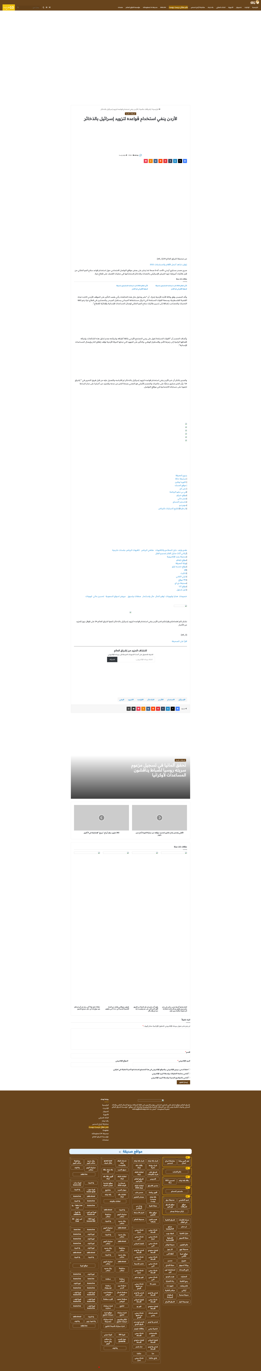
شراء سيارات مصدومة (108, 1320)
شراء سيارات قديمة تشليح (115, 1326)
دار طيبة (183, 508)
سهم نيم (183, 505)
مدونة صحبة (184, 1295)
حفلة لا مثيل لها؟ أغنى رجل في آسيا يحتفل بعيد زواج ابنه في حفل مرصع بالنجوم (87, 1008)
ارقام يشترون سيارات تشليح (122, 1320)
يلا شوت (122, 1210)
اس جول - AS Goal (77, 1220)
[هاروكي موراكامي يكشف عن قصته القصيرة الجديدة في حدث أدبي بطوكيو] (116, 928)
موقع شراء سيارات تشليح (108, 1314)
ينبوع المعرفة (181, 475)
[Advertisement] (130, 28)
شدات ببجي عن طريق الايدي (139, 1286)
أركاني (184, 1290)
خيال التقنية (184, 1233)
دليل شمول (182, 589)
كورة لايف (91, 1234)
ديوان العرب (122, 1190)
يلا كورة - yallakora (77, 1213)
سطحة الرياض (122, 1280)
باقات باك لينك (139, 1166)
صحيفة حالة (180, 478)
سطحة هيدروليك (108, 1287)
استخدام (170, 700)
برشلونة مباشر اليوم (77, 1162)
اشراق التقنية (170, 1220)
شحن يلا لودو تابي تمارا (139, 1294)
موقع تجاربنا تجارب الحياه (108, 1184)
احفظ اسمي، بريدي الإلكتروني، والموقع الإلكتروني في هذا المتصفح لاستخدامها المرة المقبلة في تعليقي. (150, 1069)
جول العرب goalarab (122, 1340)
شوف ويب (170, 1233)
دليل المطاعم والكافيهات (166, 550)
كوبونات (88, 596)
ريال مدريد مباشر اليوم (91, 1162)
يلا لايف (115, 1348)
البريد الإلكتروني (184, 1061)
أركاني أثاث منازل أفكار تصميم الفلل (171, 553)
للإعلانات (95, 1367)
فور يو (139, 1306)
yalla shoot (108, 1210)
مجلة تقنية (153, 1206)
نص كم (183, 488)
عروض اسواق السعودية (116, 596)
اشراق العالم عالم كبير (139, 1180)
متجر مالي (182, 498)
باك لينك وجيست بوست (153, 1199)
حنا (153, 1353)
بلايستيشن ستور (153, 1334)
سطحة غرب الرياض (108, 1293)
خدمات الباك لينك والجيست (122, 1163)
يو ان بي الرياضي (139, 1207)
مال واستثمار (148, 596)
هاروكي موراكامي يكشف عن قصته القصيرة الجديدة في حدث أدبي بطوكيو (117, 1008)
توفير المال (160, 596)
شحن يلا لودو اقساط (139, 1251)
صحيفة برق (170, 1200)
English (163, 7)
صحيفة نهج (184, 1249)
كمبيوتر (239, 7)
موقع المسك (180, 485)
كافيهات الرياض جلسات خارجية (126, 550)
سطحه (108, 1279)
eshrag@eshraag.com (140, 1109)
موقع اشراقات (184, 1205)
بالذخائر (150, 700)
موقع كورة (84, 1266)
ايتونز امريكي (139, 1243)
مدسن (170, 1261)
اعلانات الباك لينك (139, 1173)
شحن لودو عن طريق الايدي (139, 1323)
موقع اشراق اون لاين (170, 1205)
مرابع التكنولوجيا (170, 1228)
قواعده (139, 700)
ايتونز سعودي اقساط (153, 1251)
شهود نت (170, 1286)
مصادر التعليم (139, 1197)
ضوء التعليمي (184, 1200)
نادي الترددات (184, 1270)
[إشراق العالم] (254, 2)
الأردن (160, 700)
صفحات (120, 7)
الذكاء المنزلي (220, 7)
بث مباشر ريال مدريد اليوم (108, 1341)
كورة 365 (122, 1335)
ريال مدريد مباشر (122, 1222)
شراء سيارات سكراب (108, 1307)
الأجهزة (230, 7)
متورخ (184, 1261)
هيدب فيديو (170, 1276)
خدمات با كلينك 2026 (122, 1184)
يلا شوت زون (91, 1321)
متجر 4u (153, 1284)
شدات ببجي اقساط (153, 1231)
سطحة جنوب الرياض (122, 1300)
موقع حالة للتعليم (153, 1214)
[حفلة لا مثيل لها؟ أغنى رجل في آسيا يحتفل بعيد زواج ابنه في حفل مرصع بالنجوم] (87, 928)
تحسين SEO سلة (170, 1181)
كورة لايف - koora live (91, 1293)
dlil (185, 570)
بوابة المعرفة (181, 563)
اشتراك (112, 659)
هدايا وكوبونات (172, 596)
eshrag (136, 155)
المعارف (184, 1276)
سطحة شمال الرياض (122, 1293)
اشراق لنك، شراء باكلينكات (153, 1173)
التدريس (153, 1179)
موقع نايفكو (181, 560)
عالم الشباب (177, 1172)
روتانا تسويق (184, 1265)
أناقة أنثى (170, 1254)
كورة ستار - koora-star (77, 1184)
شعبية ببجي (153, 1329)
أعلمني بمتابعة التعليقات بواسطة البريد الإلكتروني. (170, 1074)
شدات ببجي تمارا (139, 1231)
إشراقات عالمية (145, 109)
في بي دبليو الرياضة (178, 492)
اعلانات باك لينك (122, 1195)
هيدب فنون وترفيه (153, 1220)
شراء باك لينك (153, 1161)
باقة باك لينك (184, 1180)
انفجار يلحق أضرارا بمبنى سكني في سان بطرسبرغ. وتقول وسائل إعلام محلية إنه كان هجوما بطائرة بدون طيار (174, 1009)
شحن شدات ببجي (152, 1314)
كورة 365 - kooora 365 (91, 1220)
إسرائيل (181, 700)
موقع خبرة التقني (184, 1255)
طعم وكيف (182, 550)
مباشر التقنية (170, 1290)
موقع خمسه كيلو (179, 566)
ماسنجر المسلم (180, 502)
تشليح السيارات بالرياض (168, 508)
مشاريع (108, 1190)
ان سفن (184, 1227)
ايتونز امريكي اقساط (139, 1300)
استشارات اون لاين (170, 1271)
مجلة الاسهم (183, 1238)
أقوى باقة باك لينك (108, 1177)
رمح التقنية (184, 1281)
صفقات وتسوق (134, 596)
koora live (77, 1196)
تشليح (122, 1306)
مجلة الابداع (170, 1265)
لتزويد (130, 700)
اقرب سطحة (108, 1299)
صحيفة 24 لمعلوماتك (150, 7)
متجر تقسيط (139, 1264)
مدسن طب (139, 1192)
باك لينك (210, 7)
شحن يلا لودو (153, 1322)
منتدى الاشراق (153, 1186)
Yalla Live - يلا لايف (77, 1206)
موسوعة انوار (184, 1302)
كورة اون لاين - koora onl (91, 1213)
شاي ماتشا (153, 1358)
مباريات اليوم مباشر (122, 1215)
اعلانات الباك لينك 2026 (139, 1187)
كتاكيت (184, 573)
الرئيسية (255, 7)
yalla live (84, 1174)
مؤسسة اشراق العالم (133, 7)
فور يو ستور (139, 1277)
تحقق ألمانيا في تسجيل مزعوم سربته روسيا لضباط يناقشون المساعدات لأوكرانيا (158, 769)
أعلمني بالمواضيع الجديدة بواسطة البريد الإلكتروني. (169, 1078)
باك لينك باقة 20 (108, 1171)
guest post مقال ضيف (108, 1162)
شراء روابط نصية (153, 1166)
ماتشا (139, 1353)
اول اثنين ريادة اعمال (184, 1162)
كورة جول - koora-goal (91, 1190)
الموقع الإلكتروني (122, 1061)
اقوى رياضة (153, 1192)
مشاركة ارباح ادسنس (170, 1162)
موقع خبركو (182, 495)
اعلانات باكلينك (115, 1201)
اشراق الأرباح (170, 1302)
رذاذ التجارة (170, 1281)
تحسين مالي (99, 596)
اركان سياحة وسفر (177, 1211)
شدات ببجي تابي (139, 1238)
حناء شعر (139, 1347)
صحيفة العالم (139, 1219)
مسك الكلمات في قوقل (184, 1221)
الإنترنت (246, 7)
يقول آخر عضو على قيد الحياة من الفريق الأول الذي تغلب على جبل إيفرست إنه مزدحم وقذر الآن (146, 1009)
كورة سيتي (108, 1335)
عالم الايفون (184, 1245)
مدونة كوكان (170, 1245)
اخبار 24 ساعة (139, 1213)
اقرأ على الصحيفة (179, 641)
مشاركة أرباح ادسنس (198, 7)
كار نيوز (170, 1249)
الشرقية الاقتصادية (170, 1239)
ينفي (121, 700)
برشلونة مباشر (108, 1215)
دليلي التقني (181, 576)
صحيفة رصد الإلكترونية (177, 556)
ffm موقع (182, 580)
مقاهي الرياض (147, 550)
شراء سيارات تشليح (122, 1314)
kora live (77, 1229)
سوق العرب (122, 1170)
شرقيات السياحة (170, 1296)
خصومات (183, 596)
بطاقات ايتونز (139, 1329)
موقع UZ (183, 586)
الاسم (187, 1052)
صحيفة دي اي (181, 583)
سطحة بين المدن (122, 1287)
